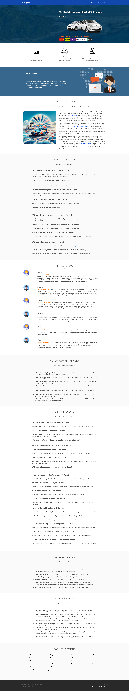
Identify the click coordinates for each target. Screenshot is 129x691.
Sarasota (50, 661)
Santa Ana (71, 658)
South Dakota (30, 670)
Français (105, 686)
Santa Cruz (93, 658)
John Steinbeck (72, 115)
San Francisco (51, 658)
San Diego (51, 655)
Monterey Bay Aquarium (85, 143)
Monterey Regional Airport (77, 246)
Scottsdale (72, 661)
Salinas (68, 111)
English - (94, 686)
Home (92, 2)
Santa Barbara (94, 655)
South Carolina (30, 667)
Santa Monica (30, 664)
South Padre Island (53, 667)
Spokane (50, 670)
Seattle (71, 664)
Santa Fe (28, 661)
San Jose (71, 655)
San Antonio (29, 655)
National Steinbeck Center (80, 126)
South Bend (93, 664)
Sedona (92, 661)
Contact (103, 2)
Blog (97, 2)
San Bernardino (30, 658)
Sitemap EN (31, 686)
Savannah (50, 664)
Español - (100, 686)
